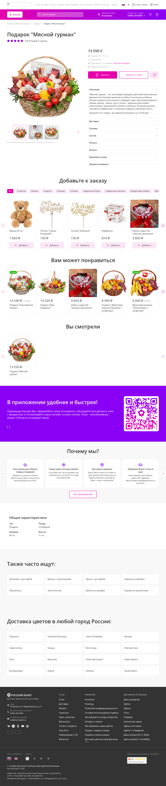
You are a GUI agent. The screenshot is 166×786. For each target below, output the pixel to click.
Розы (126, 712)
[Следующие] (78, 132)
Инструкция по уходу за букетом (101, 717)
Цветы (127, 703)
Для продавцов (72, 5)
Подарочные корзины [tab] (115, 191)
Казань (51, 647)
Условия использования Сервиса (102, 712)
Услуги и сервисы (68, 726)
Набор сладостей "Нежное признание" (81, 303)
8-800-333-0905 (16, 713)
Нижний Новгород (57, 636)
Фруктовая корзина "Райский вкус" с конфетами (142, 291)
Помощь (106, 5)
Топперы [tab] (74, 191)
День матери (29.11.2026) (136, 734)
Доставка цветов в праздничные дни (101, 741)
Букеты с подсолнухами (59, 579)
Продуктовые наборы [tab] (140, 191)
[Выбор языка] (123, 4)
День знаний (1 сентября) (137, 739)
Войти (156, 4)
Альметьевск (130, 670)
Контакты (97, 5)
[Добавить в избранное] (154, 75)
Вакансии (64, 739)
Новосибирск (131, 659)
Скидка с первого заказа (97, 730)
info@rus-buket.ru (18, 720)
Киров (51, 670)
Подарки (128, 717)
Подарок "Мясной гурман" (18, 370)
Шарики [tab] (34, 191)
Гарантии (61, 5)
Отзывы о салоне (93, 721)
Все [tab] (10, 191)
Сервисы (114, 5)
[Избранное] (150, 14)
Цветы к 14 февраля (134, 730)
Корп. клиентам (85, 5)
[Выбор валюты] (128, 4)
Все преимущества (83, 494)
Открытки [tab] (21, 191)
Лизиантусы (15, 590)
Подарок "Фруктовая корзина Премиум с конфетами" (112, 305)
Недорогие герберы (134, 579)
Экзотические (54, 590)
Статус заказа (141, 4)
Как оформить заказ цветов (99, 726)
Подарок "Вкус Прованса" (47, 303)
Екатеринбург (16, 670)
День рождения (132, 699)
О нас (37, 5)
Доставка (45, 5)
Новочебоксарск (94, 659)
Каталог (17, 14)
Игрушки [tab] (61, 191)
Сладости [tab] (47, 191)
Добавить (23, 245)
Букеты (127, 708)
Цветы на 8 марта (132, 726)
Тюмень (90, 670)
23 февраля (44, 527)
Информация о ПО (68, 734)
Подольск (14, 636)
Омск (11, 659)
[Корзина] (157, 14)
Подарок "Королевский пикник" (21, 290)
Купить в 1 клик (133, 74)
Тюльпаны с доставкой (20, 579)
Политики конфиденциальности (101, 708)
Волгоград (91, 647)
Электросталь (131, 647)
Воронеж (52, 659)
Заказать (105, 74)
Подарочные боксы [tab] (91, 191)
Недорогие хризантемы (136, 590)
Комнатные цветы (133, 721)
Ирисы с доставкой (95, 579)
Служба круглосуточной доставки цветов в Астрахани (34, 766)
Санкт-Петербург (94, 636)
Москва (128, 636)
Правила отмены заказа (97, 734)
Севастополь (15, 647)
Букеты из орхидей (95, 590)
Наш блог (64, 730)
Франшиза (64, 721)
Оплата (53, 5)
